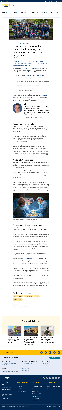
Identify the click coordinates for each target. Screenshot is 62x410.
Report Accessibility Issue (10, 407)
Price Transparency (36, 398)
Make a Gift (55, 357)
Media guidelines (25, 366)
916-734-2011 (4, 371)
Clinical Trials (35, 391)
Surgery (36, 296)
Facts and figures (45, 366)
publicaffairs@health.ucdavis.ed (8, 363)
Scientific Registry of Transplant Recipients (23, 72)
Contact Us (19, 386)
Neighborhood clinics (6, 389)
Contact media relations (27, 363)
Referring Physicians (36, 393)
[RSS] (59, 352)
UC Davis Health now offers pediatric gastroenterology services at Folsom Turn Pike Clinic (30, 340)
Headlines (15, 15)
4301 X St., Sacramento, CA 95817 (53, 406)
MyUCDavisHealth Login (45, 6)
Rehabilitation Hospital (7, 387)
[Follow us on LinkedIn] (50, 352)
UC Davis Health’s (32, 77)
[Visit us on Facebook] (41, 352)
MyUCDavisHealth (36, 384)
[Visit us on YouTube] (54, 352)
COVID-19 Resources (36, 401)
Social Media (19, 389)
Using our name (25, 368)
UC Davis (49, 384)
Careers (50, 1)
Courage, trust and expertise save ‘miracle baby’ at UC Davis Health (14, 339)
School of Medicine (6, 392)
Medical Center (5, 382)
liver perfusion (31, 255)
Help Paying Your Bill (36, 396)
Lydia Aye (34, 182)
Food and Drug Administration (28, 258)
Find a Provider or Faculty (37, 386)
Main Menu (4, 1)
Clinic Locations (35, 389)
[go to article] (14, 331)
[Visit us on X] (52, 378)
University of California (52, 389)
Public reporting (45, 363)
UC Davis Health (5, 15)
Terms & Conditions (22, 406)
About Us (19, 384)
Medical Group (5, 398)
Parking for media (25, 370)
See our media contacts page (20, 306)
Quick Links (56, 6)
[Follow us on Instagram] (46, 352)
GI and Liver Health (17, 43)
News (11, 15)
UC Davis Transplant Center (30, 68)
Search (58, 1)
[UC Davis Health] (6, 378)
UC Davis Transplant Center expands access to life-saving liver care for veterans (47, 339)
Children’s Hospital (6, 384)
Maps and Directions (21, 391)
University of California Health (53, 386)
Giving (44, 1)
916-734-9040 (5, 364)
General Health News (18, 296)
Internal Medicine (28, 296)
